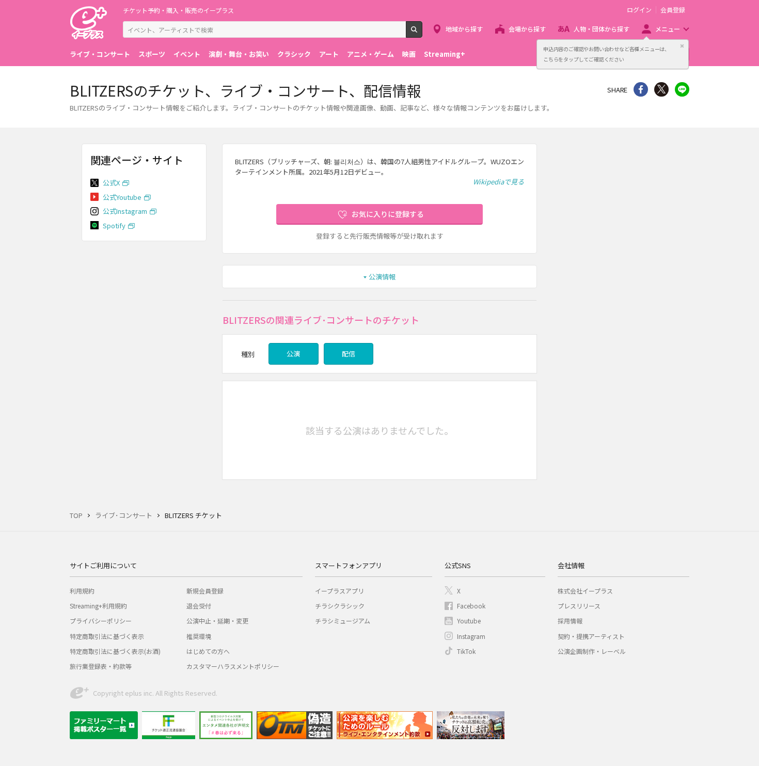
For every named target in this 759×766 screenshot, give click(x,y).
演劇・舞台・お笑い (239, 54)
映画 (409, 54)
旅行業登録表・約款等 (101, 666)
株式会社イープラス (585, 590)
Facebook (471, 605)
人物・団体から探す (601, 28)
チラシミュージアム (342, 620)
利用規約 (82, 590)
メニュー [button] (667, 28)
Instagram (471, 636)
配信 (348, 353)
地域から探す (464, 28)
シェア (641, 89)
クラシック (294, 54)
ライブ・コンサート (100, 54)
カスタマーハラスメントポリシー (232, 666)
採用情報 (570, 620)
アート (329, 54)
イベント (186, 54)
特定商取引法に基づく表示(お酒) (115, 651)
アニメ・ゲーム (370, 54)
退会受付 (198, 605)
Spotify (114, 225)
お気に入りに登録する (388, 214)
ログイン (639, 9)
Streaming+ (444, 54)
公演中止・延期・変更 (217, 620)
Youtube (469, 620)
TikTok (466, 651)
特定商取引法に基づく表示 (107, 636)
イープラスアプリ (339, 590)
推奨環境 (198, 636)
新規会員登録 (205, 590)
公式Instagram (125, 211)
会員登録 (672, 9)
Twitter (661, 89)
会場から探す (527, 28)
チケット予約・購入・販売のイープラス (178, 10)
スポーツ (151, 54)
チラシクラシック (340, 605)
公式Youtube (122, 197)
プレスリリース (579, 605)
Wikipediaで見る (498, 181)
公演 (293, 353)
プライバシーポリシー (101, 620)
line (682, 89)
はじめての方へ (208, 651)
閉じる (682, 46)
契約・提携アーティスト (591, 636)
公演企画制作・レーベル (592, 651)
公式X (111, 182)
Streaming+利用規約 (98, 605)
